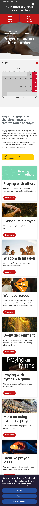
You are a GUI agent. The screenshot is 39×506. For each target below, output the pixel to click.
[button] (10, 18)
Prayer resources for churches (16, 34)
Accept (19, 490)
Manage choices (19, 501)
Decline (19, 496)
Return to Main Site (10, 1)
